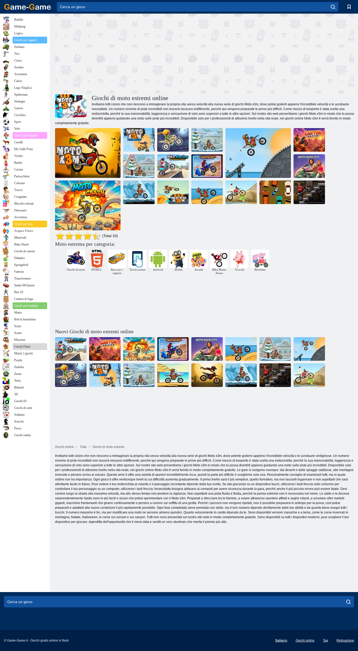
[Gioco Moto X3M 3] (173, 192)
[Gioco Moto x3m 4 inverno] (139, 166)
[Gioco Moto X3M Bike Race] (258, 153)
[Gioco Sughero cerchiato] (275, 192)
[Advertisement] (130, 53)
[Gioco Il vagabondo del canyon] (309, 140)
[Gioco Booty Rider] (241, 192)
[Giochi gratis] (27, 7)
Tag (325, 640)
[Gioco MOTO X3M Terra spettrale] (173, 140)
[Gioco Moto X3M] (88, 153)
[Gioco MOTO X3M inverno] (207, 140)
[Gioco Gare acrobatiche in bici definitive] (207, 166)
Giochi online (305, 640)
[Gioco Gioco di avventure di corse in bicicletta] (173, 166)
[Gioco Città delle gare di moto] (309, 166)
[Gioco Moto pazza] (88, 205)
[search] (333, 7)
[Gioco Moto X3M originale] (207, 192)
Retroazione (345, 640)
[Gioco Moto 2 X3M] (139, 192)
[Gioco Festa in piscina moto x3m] (139, 140)
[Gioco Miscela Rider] (309, 192)
